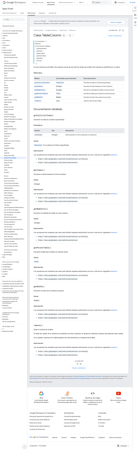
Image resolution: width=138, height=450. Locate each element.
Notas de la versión (36, 423)
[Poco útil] (122, 30)
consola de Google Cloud (72, 423)
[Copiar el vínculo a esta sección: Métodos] (44, 73)
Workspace (20, 2)
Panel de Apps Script (70, 419)
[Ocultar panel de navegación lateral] (24, 446)
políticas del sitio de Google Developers (79, 378)
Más (80, 2)
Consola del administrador (72, 416)
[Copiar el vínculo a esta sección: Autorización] (45, 151)
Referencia (31, 13)
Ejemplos (42, 13)
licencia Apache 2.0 (35, 378)
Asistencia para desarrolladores (40, 426)
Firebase (73, 437)
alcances (114, 155)
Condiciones (33, 446)
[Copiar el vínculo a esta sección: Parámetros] (44, 125)
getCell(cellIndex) (42, 83)
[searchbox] (13, 19)
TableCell (60, 83)
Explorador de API (69, 426)
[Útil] (119, 30)
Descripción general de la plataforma (41, 416)
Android (54, 437)
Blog (99, 416)
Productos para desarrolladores (40, 419)
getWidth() (38, 97)
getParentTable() (41, 93)
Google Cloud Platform (87, 437)
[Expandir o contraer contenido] (46, 41)
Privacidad (42, 446)
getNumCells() (40, 90)
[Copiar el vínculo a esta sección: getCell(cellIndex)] (56, 115)
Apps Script (51, 2)
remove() (37, 101)
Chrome (64, 437)
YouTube (101, 426)
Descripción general (9, 13)
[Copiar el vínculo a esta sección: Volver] (40, 141)
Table (58, 93)
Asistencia (52, 13)
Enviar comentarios (115, 36)
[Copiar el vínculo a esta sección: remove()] (45, 325)
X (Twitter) (101, 423)
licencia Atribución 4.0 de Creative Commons (88, 376)
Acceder (133, 2)
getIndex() (38, 86)
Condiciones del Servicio (37, 429)
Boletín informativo (104, 419)
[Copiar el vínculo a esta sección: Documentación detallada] (64, 109)
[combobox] (101, 2)
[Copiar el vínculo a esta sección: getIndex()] (47, 170)
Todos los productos (66, 2)
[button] (13, 33)
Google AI (102, 437)
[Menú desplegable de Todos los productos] (75, 2)
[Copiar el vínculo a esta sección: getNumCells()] (50, 209)
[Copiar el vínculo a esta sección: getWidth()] (47, 286)
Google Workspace (51, 30)
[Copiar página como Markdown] (70, 35)
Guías (22, 13)
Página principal (37, 2)
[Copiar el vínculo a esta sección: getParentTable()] (54, 248)
